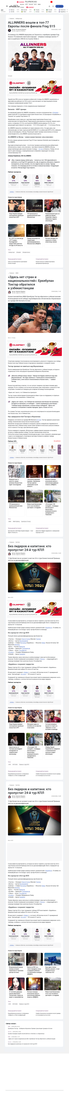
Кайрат (26, 672)
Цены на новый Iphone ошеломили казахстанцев (17, 262)
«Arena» (12, 191)
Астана (23, 674)
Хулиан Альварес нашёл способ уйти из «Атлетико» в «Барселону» (26, 1033)
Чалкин (38, 639)
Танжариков (26, 648)
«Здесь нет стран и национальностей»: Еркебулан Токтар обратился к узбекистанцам (31, 1038)
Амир (43, 643)
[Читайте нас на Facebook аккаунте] (6, 1086)
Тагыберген (22, 650)
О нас (6, 1108)
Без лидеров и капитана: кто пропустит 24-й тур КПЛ (22, 1044)
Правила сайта (29, 1108)
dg (63, 1085)
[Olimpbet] (30, 7)
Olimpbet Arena (26, 252)
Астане (39, 420)
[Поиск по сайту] (46, 6)
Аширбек (22, 654)
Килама (17, 644)
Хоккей (31, 4)
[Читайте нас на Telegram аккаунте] (13, 1086)
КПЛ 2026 (15, 764)
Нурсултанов (26, 639)
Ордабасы (48, 627)
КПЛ (26, 4)
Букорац (23, 643)
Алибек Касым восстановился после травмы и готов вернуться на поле (48, 774)
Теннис (22, 7)
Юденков (22, 646)
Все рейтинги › (57, 441)
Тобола (42, 659)
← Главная (11, 18)
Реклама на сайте (19, 1108)
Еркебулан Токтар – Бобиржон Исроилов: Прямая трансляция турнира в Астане (30, 1028)
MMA (39, 4)
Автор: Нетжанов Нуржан (19, 29)
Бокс (35, 4)
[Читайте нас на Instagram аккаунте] (10, 1086)
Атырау (11, 652)
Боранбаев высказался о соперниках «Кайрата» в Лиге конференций (18, 774)
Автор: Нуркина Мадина (18, 291)
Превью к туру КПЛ (24, 764)
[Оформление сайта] (53, 6)
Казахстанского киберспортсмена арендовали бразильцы (45, 262)
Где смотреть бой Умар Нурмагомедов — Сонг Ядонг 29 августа (20, 531)
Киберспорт (19, 18)
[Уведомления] (49, 6)
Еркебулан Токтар (25, 521)
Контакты (11, 1108)
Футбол (22, 4)
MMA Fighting (16, 521)
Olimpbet (55, 112)
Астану (41, 149)
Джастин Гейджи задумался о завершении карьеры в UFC (47, 531)
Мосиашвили (24, 641)
